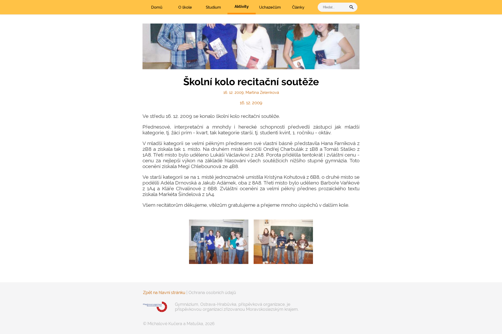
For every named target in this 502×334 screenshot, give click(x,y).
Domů (156, 7)
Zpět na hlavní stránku (164, 292)
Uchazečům (270, 7)
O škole (185, 7)
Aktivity (242, 6)
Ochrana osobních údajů (212, 292)
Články (298, 7)
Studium (213, 7)
